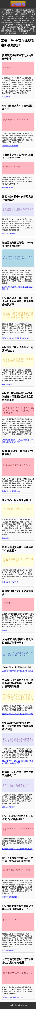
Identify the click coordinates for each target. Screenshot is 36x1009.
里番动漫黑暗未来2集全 (10, 897)
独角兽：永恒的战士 (13, 12)
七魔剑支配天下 (24, 31)
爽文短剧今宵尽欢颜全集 (25, 25)
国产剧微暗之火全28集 (10, 146)
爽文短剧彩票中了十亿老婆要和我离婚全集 (17, 849)
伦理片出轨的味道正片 (22, 20)
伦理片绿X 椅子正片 (9, 233)
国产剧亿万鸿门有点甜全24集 (12, 997)
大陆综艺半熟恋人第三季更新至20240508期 (17, 714)
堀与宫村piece (8, 25)
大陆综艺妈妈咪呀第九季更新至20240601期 (17, 671)
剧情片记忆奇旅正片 (9, 807)
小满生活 (10, 16)
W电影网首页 (8, 10)
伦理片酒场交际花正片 (10, 582)
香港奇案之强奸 (7, 187)
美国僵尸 (5, 630)
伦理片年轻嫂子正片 (9, 950)
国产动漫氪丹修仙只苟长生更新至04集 (16, 338)
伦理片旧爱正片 (22, 16)
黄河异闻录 (6, 97)
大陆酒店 (24, 14)
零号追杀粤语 (7, 384)
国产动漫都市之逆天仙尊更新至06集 (16, 27)
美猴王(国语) (22, 29)
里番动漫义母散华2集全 (14, 18)
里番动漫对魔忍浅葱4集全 (11, 491)
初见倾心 (5, 538)
